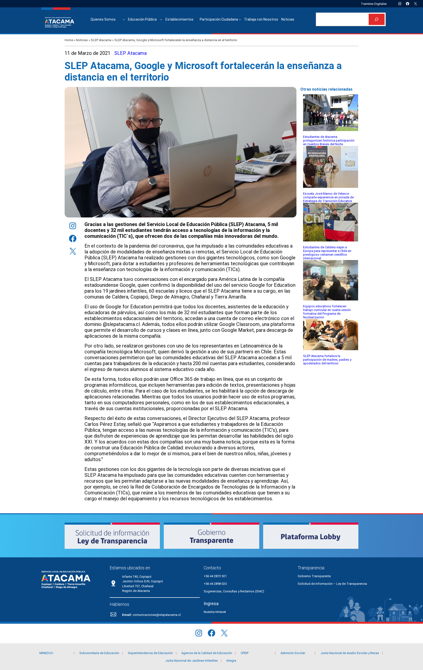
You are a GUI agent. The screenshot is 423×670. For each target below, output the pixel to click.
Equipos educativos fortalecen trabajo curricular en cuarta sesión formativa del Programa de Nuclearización (327, 311)
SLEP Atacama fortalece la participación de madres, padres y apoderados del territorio (327, 359)
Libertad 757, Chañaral (137, 586)
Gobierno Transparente (314, 576)
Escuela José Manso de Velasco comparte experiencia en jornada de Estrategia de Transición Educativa (328, 197)
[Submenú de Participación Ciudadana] (240, 19)
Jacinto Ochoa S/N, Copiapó (142, 581)
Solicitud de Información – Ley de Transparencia (332, 584)
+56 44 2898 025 (215, 584)
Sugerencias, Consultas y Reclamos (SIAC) (234, 591)
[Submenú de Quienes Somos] (124, 19)
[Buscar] (377, 19)
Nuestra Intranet (215, 612)
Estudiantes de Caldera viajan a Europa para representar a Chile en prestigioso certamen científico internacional (327, 252)
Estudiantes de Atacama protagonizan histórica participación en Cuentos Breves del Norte (328, 140)
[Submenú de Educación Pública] (161, 19)
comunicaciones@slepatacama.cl (157, 615)
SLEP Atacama (101, 40)
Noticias (82, 40)
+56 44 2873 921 (215, 576)
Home (69, 40)
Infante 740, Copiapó (137, 576)
